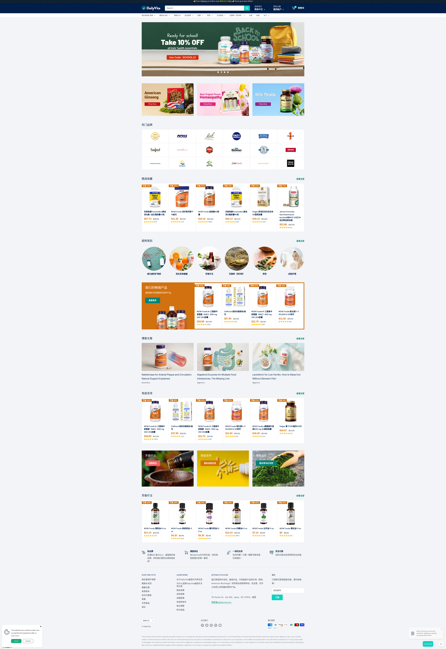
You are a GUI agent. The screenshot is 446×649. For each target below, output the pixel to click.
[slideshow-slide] (223, 49)
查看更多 (153, 300)
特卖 (258, 15)
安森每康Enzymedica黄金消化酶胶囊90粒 (236, 213)
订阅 (277, 597)
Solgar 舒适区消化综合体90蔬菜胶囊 (262, 213)
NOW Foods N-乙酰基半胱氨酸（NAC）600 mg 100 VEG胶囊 (261, 314)
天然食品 (220, 15)
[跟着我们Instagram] (211, 625)
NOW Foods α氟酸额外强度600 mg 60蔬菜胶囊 (263, 427)
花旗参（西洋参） (236, 15)
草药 (208, 15)
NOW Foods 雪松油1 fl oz (290, 528)
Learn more (15, 636)
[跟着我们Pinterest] (215, 625)
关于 (265, 15)
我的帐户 (277, 9)
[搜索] (247, 8)
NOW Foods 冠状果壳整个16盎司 (182, 213)
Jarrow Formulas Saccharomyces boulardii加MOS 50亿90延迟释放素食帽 (290, 215)
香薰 (199, 15)
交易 (250, 15)
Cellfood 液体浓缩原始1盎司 (235, 313)
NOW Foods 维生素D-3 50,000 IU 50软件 (289, 313)
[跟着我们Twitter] (206, 625)
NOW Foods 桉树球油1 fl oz (181, 530)
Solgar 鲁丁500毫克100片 (291, 426)
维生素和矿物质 (147, 15)
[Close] (41, 626)
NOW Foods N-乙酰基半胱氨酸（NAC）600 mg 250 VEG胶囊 (207, 314)
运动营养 (188, 15)
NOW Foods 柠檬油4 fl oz (236, 528)
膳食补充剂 (163, 15)
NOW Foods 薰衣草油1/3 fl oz (208, 530)
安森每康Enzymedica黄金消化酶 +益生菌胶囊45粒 (155, 213)
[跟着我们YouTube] (220, 625)
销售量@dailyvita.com (221, 602)
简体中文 (146, 621)
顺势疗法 (177, 15)
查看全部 (300, 179)
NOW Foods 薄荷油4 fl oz (155, 528)
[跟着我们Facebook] (202, 625)
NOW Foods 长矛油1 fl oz (263, 528)
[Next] (304, 207)
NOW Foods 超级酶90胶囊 (208, 213)
